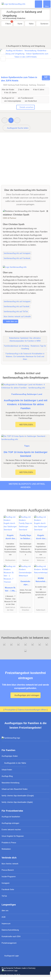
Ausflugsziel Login (11, 956)
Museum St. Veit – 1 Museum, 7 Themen (10, 589)
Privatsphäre (10, 709)
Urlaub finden (7, 770)
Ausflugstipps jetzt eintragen (26, 695)
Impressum (6, 924)
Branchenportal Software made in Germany (17, 969)
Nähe (31, 24)
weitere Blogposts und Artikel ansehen (26, 485)
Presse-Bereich (8, 870)
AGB (3, 917)
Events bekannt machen (11, 830)
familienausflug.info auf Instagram (17, 253)
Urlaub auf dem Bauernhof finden (14, 789)
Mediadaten (6, 849)
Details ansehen (26, 107)
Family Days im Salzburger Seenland (25, 537)
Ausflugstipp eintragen (10, 823)
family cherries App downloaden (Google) (18, 796)
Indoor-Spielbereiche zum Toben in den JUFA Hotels (19, 79)
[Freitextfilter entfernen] (38, 4)
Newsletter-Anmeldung (10, 783)
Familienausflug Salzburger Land (26, 394)
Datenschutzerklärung (10, 930)
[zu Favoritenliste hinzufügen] (3, 52)
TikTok (4, 896)
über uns (5, 910)
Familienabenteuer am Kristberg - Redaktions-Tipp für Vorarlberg (25, 347)
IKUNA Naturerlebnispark (41, 580)
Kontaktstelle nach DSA (11, 936)
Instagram (6, 883)
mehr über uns (11, 321)
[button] (5, 120)
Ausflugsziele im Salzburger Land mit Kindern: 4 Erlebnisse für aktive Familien (25, 404)
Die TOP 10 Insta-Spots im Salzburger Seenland (25, 454)
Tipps (27, 446)
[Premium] (45, 511)
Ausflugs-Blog (7, 776)
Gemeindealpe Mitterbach (26, 583)
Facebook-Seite (8, 889)
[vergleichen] (3, 58)
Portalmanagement (9, 943)
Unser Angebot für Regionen (13, 836)
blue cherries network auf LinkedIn (17, 317)
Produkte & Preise (9, 843)
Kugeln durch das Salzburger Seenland (10, 537)
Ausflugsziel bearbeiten (11, 817)
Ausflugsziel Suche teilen (17, 128)
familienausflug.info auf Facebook (17, 258)
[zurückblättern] (7, 62)
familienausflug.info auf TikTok (16, 311)
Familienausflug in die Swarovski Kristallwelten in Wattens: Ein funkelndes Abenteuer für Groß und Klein (25, 356)
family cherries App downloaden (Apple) (17, 802)
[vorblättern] (44, 62)
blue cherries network (10, 864)
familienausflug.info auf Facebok (16, 306)
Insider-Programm (9, 877)
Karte (19, 24)
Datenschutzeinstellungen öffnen (32, 709)
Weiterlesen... (26, 425)
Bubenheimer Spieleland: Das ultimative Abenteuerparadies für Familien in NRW (25, 339)
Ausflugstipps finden (10, 756)
